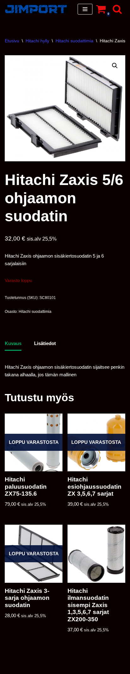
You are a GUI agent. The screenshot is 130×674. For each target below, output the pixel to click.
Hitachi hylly (37, 40)
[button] (115, 65)
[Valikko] (85, 9)
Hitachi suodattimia (74, 40)
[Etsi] (117, 9)
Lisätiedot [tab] (45, 343)
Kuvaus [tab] (13, 343)
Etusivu (12, 40)
